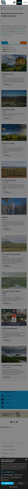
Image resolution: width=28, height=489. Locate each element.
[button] (14, 472)
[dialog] (14, 473)
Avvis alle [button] (20, 483)
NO (25, 2)
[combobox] (26, 459)
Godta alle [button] (7, 483)
